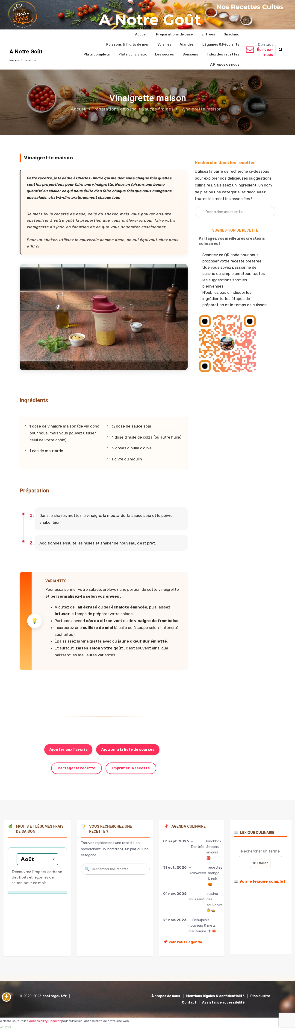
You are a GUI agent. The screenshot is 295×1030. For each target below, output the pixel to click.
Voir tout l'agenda (182, 942)
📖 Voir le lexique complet (259, 881)
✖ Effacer (260, 863)
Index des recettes (223, 54)
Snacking (231, 34)
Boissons (190, 54)
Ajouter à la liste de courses (127, 749)
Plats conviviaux (132, 54)
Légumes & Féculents (220, 44)
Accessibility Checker (45, 1021)
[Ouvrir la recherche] (281, 50)
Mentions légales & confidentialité (215, 996)
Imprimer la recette (131, 768)
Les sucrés (164, 54)
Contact (189, 1002)
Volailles (164, 44)
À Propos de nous (224, 64)
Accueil (141, 34)
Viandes (187, 44)
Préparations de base (174, 34)
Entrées (208, 34)
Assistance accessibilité (223, 1002)
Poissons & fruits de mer (127, 44)
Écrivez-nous (265, 52)
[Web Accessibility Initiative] (7, 997)
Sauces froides (158, 109)
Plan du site (260, 996)
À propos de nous (165, 996)
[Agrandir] (182, 270)
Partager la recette (76, 768)
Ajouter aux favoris (68, 749)
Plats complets (97, 54)
